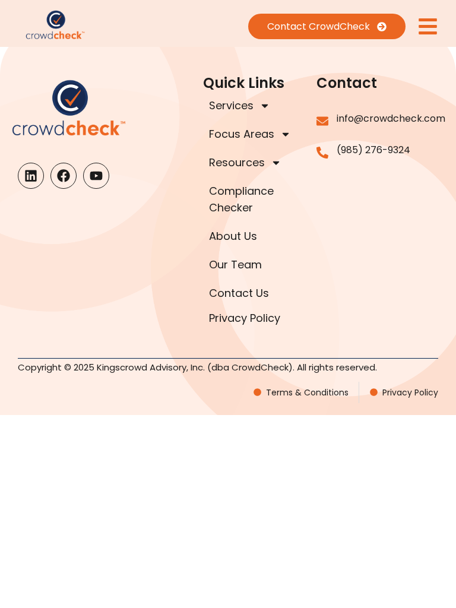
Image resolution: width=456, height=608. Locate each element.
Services (231, 105)
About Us (233, 236)
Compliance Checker (241, 199)
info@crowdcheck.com (391, 118)
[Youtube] (96, 176)
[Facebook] (63, 176)
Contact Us (239, 293)
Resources (237, 162)
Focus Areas (241, 133)
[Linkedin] (31, 176)
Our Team (235, 264)
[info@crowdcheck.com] (322, 121)
